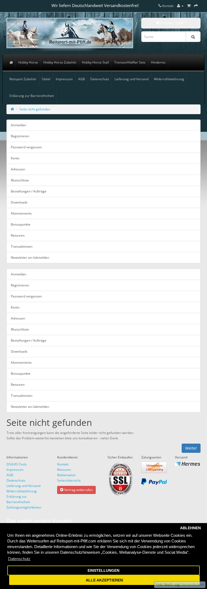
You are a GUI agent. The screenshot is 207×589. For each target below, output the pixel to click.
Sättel (46, 79)
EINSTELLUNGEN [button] (103, 571)
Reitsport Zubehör (22, 79)
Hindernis (158, 62)
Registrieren (20, 136)
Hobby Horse (28, 62)
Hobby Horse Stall (95, 62)
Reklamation (66, 475)
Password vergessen (26, 147)
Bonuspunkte (20, 224)
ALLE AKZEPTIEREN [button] (104, 580)
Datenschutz (99, 79)
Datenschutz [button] (19, 558)
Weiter (191, 448)
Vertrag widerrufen (78, 490)
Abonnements (21, 213)
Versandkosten (192, 584)
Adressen (18, 169)
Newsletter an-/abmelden (30, 257)
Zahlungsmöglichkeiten (23, 507)
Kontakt (62, 464)
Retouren (18, 235)
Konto (15, 158)
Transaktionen (21, 246)
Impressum (64, 79)
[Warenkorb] (189, 5)
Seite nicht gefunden (34, 109)
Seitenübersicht (69, 480)
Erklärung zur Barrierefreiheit (31, 95)
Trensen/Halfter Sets (130, 62)
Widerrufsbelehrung (169, 79)
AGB (81, 79)
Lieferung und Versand (132, 79)
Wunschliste (20, 180)
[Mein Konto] (180, 5)
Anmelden (18, 125)
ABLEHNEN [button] (190, 528)
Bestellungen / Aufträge (28, 191)
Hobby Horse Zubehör (60, 62)
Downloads (19, 202)
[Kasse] (196, 5)
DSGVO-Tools (16, 464)
